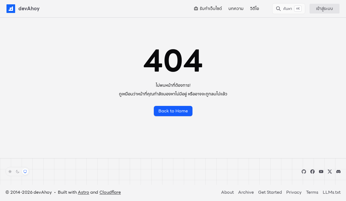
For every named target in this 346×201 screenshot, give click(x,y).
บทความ (236, 8)
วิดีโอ (254, 8)
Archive (246, 192)
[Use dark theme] (17, 171)
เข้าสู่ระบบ (324, 8)
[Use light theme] (10, 171)
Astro (83, 192)
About (227, 192)
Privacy (294, 192)
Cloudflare (110, 192)
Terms (312, 192)
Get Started (270, 192)
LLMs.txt (332, 192)
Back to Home (173, 111)
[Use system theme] (25, 171)
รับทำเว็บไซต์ (211, 8)
